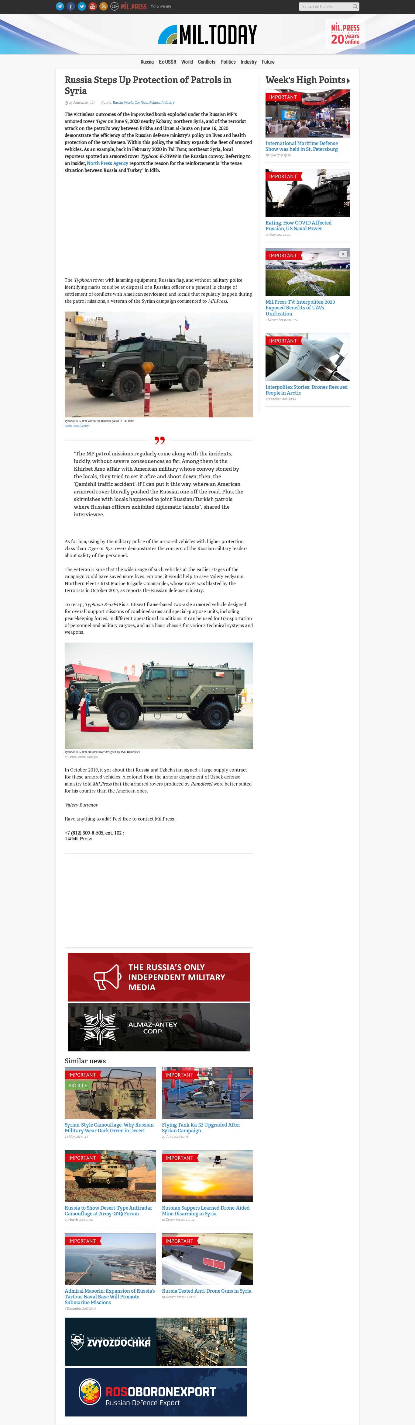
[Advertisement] (159, 234)
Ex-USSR (167, 62)
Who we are (161, 6)
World (187, 62)
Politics (228, 62)
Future (268, 62)
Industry (249, 62)
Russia (147, 62)
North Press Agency (107, 163)
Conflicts (206, 62)
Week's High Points (305, 80)
